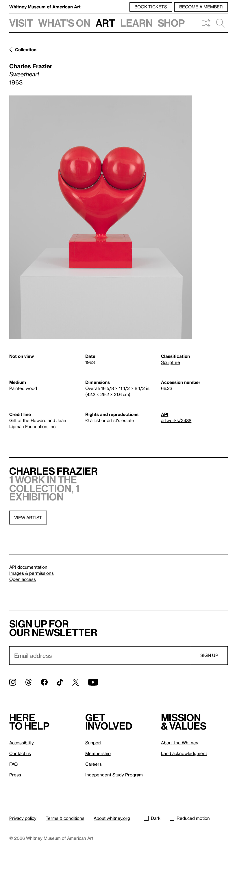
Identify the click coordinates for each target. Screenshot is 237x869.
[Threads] (28, 682)
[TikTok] (60, 682)
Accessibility (21, 742)
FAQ (13, 764)
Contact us (20, 753)
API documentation (28, 567)
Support (93, 742)
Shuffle (206, 23)
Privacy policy (22, 818)
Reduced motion (193, 818)
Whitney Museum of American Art (45, 6)
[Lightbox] (100, 217)
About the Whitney (179, 742)
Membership (98, 753)
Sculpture (170, 362)
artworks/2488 (176, 420)
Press (15, 774)
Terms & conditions (65, 818)
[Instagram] (13, 682)
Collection (25, 49)
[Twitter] (76, 682)
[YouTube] (93, 682)
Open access (22, 579)
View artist (28, 517)
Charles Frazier (30, 65)
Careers (93, 764)
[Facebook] (44, 682)
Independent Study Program (114, 774)
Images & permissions (31, 573)
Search (220, 23)
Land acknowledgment (184, 753)
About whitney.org (112, 818)
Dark (155, 818)
